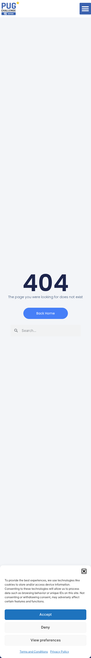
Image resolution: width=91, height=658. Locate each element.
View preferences (46, 640)
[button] (84, 571)
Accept (45, 614)
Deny (45, 627)
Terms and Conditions (34, 651)
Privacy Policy (59, 651)
